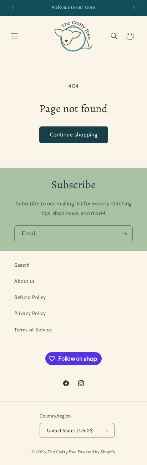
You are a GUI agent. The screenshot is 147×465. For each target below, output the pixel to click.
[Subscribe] (124, 233)
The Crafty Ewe (62, 451)
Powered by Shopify (97, 451)
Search (22, 265)
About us (24, 281)
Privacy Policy (30, 313)
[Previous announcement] (13, 8)
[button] (14, 36)
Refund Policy (30, 297)
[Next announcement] (134, 8)
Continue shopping (73, 134)
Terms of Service (33, 329)
